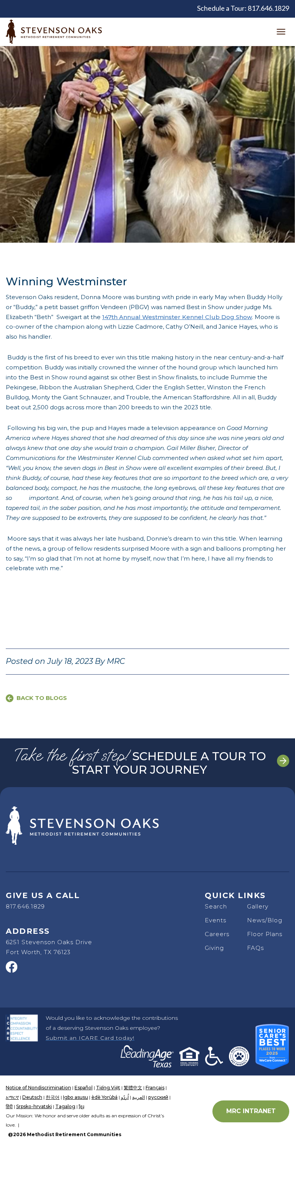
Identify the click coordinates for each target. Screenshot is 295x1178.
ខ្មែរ (81, 1106)
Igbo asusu (75, 1097)
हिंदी (9, 1106)
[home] (54, 32)
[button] (280, 31)
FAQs (255, 947)
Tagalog (65, 1106)
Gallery (257, 906)
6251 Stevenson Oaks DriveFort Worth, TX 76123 (49, 947)
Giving (214, 947)
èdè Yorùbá (104, 1097)
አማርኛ (12, 1097)
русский (158, 1097)
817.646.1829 (25, 906)
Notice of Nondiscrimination (38, 1087)
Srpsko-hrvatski (34, 1106)
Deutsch (32, 1097)
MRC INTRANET (251, 1111)
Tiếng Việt (108, 1087)
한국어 (53, 1097)
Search (216, 906)
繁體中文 (133, 1087)
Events (215, 920)
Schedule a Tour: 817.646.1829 (243, 8)
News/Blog (264, 920)
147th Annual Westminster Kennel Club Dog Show (177, 317)
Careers (217, 934)
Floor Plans (264, 934)
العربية (138, 1097)
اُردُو (125, 1097)
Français (155, 1087)
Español (84, 1087)
